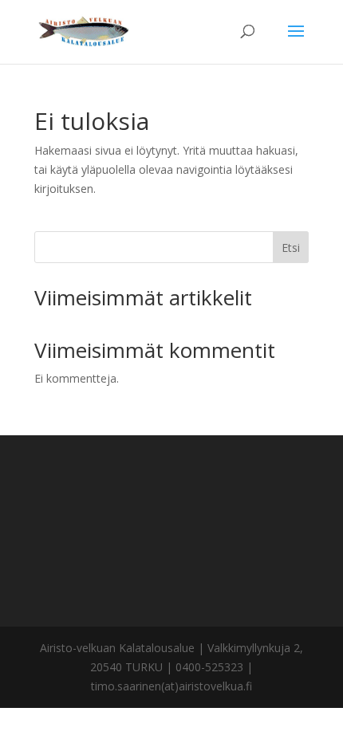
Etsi (291, 247)
